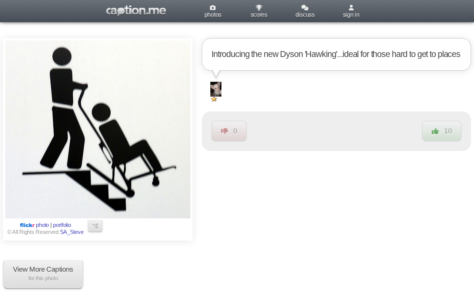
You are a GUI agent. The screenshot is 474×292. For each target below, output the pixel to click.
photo (42, 225)
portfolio (62, 225)
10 (448, 131)
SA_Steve (72, 232)
